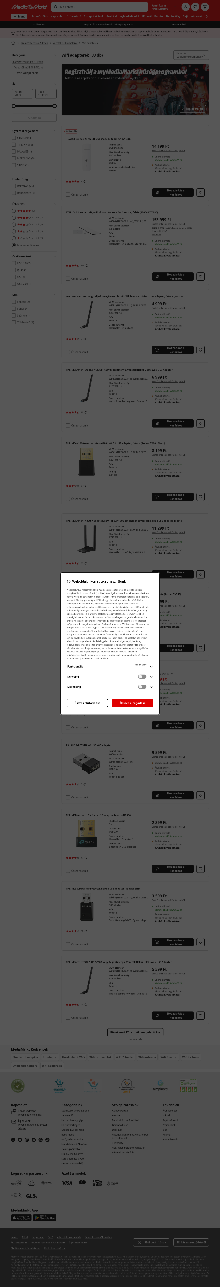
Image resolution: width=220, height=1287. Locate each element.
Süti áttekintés (102, 658)
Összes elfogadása (133, 703)
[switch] (142, 677)
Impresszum (87, 658)
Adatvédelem (73, 658)
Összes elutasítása (87, 703)
